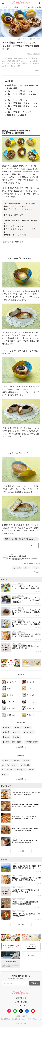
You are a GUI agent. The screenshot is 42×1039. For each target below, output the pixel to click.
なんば (7, 737)
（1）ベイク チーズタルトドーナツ (19, 91)
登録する (34, 983)
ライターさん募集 (21, 1002)
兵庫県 (7, 732)
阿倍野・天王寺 (32, 742)
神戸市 (17, 732)
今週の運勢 (26, 765)
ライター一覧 (21, 1006)
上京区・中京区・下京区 (13, 742)
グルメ (7, 7)
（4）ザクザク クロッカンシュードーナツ (22, 103)
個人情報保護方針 (5, 1019)
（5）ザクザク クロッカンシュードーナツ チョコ (22, 107)
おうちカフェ (17, 568)
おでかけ (27, 760)
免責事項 (24, 1016)
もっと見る (19, 747)
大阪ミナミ (29, 732)
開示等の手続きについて (34, 1019)
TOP (2, 7)
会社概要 (18, 1016)
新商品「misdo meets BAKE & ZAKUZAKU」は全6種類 (22, 86)
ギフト (32, 770)
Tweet (36, 70)
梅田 (28, 727)
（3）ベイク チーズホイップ (17, 100)
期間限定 (6, 760)
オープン (6, 765)
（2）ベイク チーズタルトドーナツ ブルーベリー (22, 95)
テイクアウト (7, 770)
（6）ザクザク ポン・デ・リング (19, 112)
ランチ (5, 774)
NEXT (33, 545)
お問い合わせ (21, 998)
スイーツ (27, 568)
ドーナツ (36, 568)
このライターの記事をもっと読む (29, 563)
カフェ (15, 765)
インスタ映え (21, 770)
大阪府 (17, 737)
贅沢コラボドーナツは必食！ (17, 115)
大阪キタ (8, 727)
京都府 (18, 727)
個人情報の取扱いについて (19, 1019)
